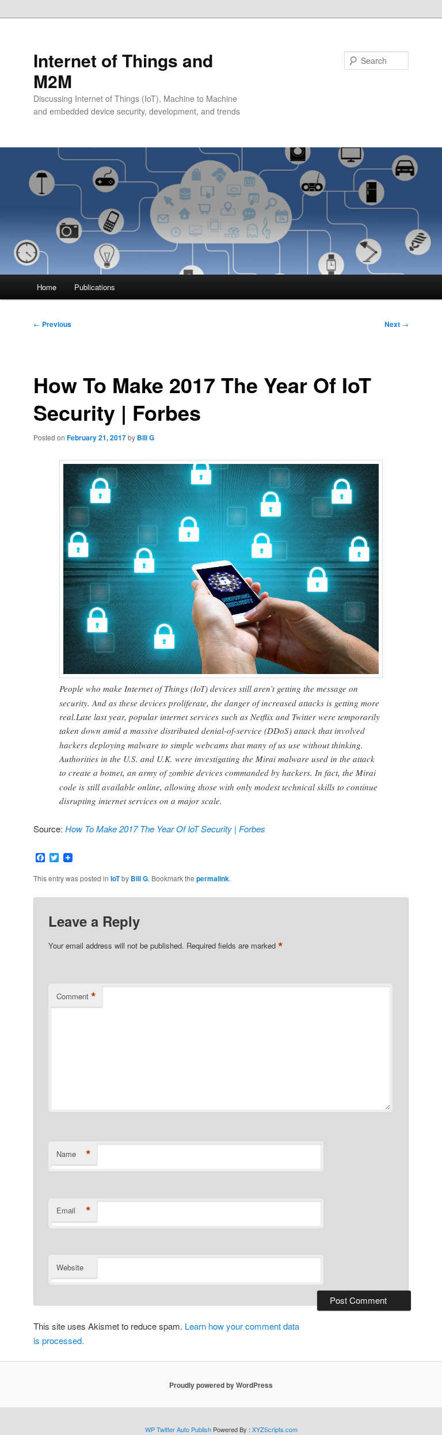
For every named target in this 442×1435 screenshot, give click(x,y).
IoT (115, 878)
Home (46, 286)
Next (396, 324)
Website (69, 1267)
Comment (76, 996)
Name (73, 1154)
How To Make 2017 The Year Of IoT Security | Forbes (165, 829)
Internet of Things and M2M (123, 70)
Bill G (145, 437)
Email (73, 1210)
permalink (212, 878)
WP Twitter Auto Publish (178, 1429)
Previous (52, 324)
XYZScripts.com (275, 1429)
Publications (94, 286)
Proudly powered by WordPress (221, 1385)
